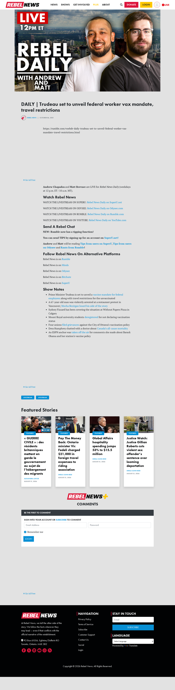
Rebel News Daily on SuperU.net (104, 202)
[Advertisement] (87, 159)
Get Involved (81, 4)
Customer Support (86, 634)
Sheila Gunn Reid (65, 475)
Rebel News (31, 118)
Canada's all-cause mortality (112, 328)
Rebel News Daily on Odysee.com (105, 208)
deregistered (91, 317)
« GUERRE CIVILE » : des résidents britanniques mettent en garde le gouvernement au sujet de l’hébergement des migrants (35, 456)
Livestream (27, 397)
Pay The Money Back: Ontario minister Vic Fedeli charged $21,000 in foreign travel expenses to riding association (69, 454)
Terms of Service (85, 624)
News (54, 4)
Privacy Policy (84, 619)
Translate (133, 645)
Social (81, 645)
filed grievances (70, 324)
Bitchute (66, 277)
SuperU (66, 283)
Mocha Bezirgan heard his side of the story (84, 306)
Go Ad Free (30, 180)
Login (80, 650)
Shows (65, 4)
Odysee (66, 271)
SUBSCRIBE (61, 519)
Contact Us (83, 639)
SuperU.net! (111, 237)
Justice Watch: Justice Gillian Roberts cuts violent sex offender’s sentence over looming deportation (137, 452)
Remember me (35, 532)
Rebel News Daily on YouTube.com (107, 220)
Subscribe (82, 629)
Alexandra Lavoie (31, 479)
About (106, 4)
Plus (96, 4)
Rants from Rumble (72, 247)
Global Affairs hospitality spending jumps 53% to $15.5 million (104, 446)
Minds (65, 265)
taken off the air (80, 332)
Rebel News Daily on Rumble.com (106, 214)
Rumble (66, 259)
